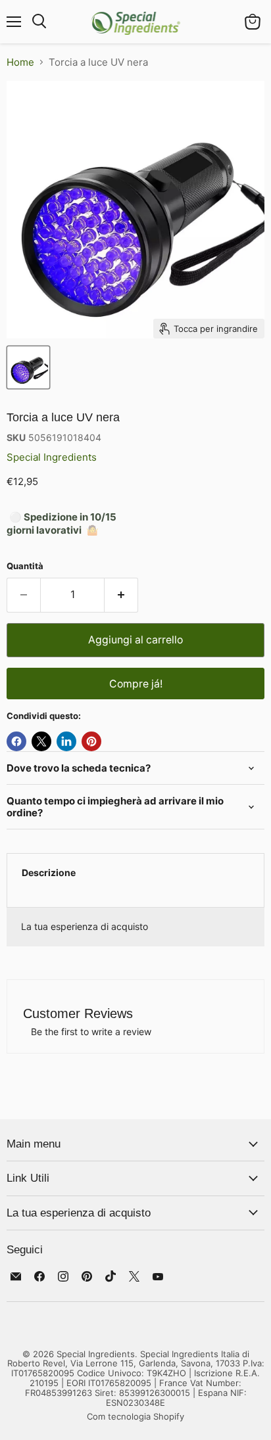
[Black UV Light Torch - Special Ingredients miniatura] (28, 367)
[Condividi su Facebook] (16, 741)
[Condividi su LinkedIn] (66, 741)
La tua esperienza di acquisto (84, 926)
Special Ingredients (52, 457)
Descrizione (49, 872)
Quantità (25, 566)
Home (20, 62)
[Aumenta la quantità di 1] (121, 595)
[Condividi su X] (41, 741)
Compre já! (135, 684)
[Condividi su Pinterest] (91, 741)
